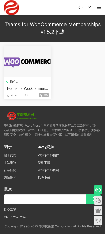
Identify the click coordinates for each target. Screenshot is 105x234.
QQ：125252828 (15, 217)
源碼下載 (44, 162)
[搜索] (80, 7)
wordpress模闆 (48, 170)
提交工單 (10, 209)
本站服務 (10, 162)
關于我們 (10, 155)
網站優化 (10, 177)
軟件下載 (44, 177)
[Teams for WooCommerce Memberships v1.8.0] (27, 61)
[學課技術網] (11, 7)
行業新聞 (10, 170)
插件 (13, 81)
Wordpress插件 (48, 155)
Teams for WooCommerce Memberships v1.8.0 (26, 88)
